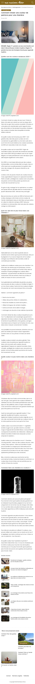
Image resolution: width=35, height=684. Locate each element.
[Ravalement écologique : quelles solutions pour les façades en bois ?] (5, 561)
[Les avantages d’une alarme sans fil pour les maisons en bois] (5, 594)
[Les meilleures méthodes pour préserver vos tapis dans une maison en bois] (5, 577)
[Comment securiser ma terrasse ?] (26, 639)
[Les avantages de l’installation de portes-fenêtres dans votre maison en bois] (5, 618)
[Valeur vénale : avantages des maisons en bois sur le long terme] (5, 586)
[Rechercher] (32, 2)
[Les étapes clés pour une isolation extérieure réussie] (5, 602)
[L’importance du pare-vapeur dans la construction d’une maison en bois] (5, 610)
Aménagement (6, 10)
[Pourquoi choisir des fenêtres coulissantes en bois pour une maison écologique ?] (5, 569)
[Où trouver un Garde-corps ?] (9, 657)
